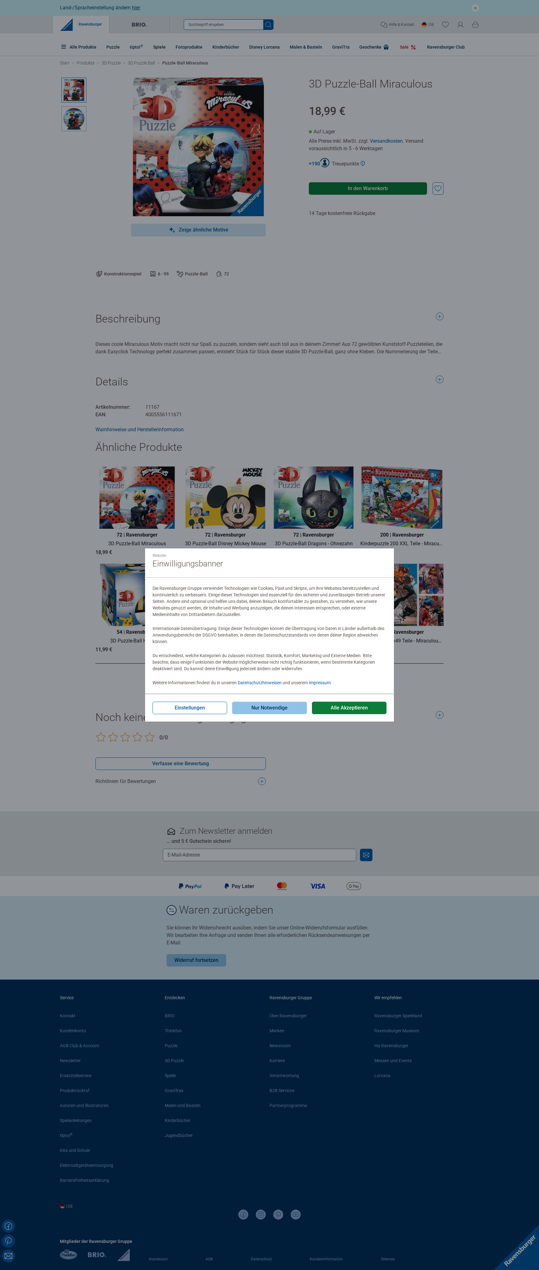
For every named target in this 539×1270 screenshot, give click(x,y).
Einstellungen (190, 708)
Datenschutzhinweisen (260, 682)
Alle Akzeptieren (349, 708)
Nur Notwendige (269, 708)
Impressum (320, 682)
